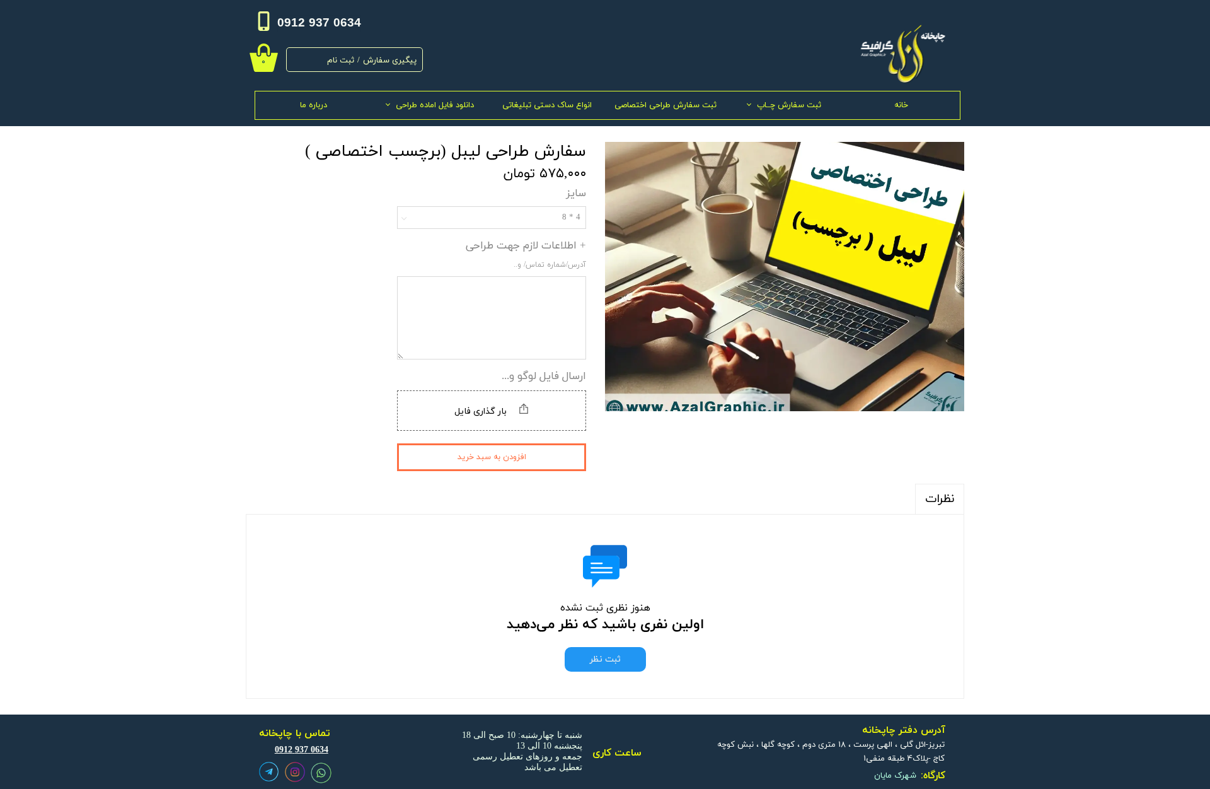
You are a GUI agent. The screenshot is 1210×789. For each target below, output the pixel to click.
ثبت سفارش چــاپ (789, 105)
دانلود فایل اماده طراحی (435, 105)
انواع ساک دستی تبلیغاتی (547, 105)
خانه (901, 105)
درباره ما (313, 105)
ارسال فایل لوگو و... (544, 376)
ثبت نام (340, 60)
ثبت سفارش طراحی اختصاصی (665, 105)
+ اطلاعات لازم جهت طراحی (526, 254)
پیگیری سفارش (390, 60)
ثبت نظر (605, 659)
